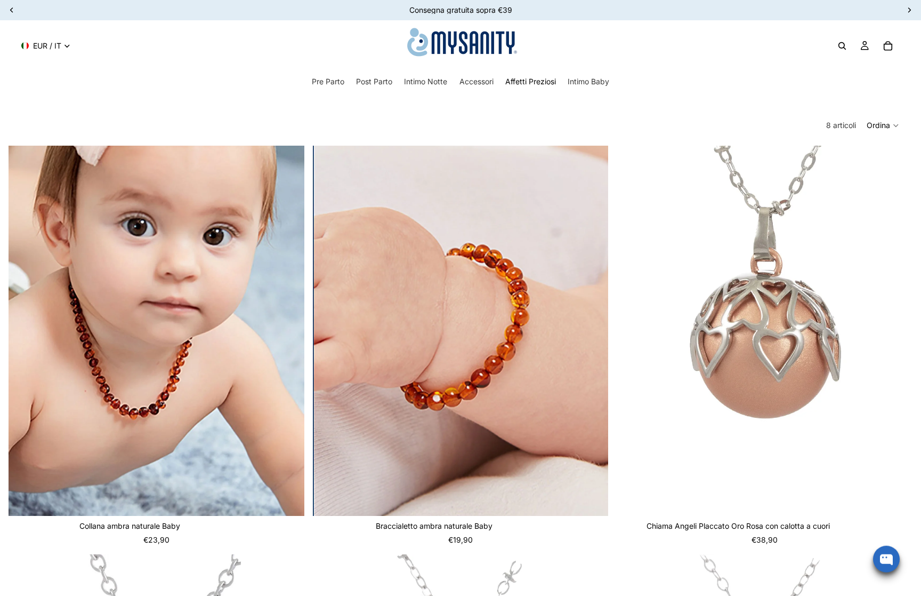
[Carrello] (888, 46)
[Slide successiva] (288, 331)
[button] (883, 125)
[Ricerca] (842, 46)
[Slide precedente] (25, 331)
